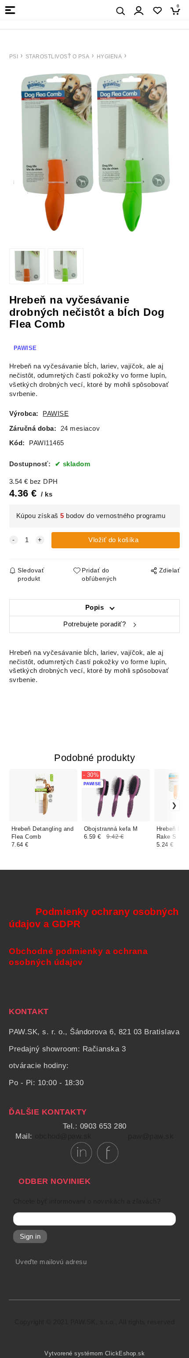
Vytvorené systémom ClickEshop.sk (94, 1354)
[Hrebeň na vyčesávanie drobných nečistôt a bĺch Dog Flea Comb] (94, 152)
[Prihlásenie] (139, 10)
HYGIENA (109, 57)
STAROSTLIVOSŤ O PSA (57, 57)
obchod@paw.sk (63, 1136)
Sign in (30, 1236)
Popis (94, 607)
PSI (13, 57)
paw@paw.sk (151, 1136)
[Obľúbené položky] (157, 10)
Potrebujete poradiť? (94, 624)
